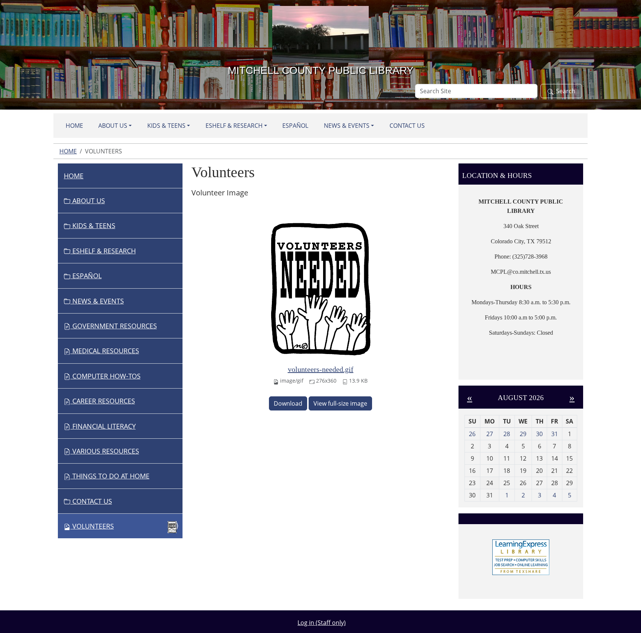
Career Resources (102, 400)
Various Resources (104, 451)
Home (74, 125)
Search (565, 91)
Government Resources (113, 325)
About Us (112, 125)
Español (295, 125)
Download (288, 403)
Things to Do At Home (109, 475)
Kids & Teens (166, 125)
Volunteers (93, 526)
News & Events (346, 125)
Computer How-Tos (105, 375)
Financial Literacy (103, 426)
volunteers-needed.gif (321, 369)
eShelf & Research (234, 125)
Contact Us (407, 125)
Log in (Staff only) (322, 623)
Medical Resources (104, 350)
